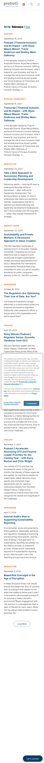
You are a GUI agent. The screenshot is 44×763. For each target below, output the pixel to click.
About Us (9, 674)
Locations (9, 702)
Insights (8, 695)
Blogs (30, 735)
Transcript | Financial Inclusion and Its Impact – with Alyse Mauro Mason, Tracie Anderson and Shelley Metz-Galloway (21, 114)
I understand (31, 403)
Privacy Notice (9, 747)
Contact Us (10, 688)
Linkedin (6, 735)
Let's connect (33, 759)
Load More (22, 624)
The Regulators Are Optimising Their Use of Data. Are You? (21, 295)
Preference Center (13, 709)
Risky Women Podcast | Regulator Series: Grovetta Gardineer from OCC (19, 337)
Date (27, 26)
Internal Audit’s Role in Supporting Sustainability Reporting (18, 519)
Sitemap (8, 716)
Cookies (17, 754)
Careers (8, 681)
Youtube (24, 735)
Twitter (12, 735)
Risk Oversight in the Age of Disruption (19, 577)
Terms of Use (21, 747)
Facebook (18, 735)
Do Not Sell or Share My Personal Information (20, 382)
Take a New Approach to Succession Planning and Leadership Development (18, 176)
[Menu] (38, 4)
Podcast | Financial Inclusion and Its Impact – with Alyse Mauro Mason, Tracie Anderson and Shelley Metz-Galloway (20, 49)
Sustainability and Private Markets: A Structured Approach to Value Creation (20, 237)
